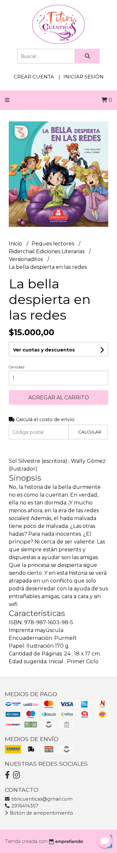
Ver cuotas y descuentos (44, 350)
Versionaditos (26, 259)
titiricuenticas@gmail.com (41, 799)
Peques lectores (53, 244)
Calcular (89, 432)
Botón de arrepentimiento (40, 813)
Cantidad (16, 367)
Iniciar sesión (83, 77)
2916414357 (24, 806)
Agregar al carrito (58, 397)
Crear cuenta (34, 77)
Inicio (16, 244)
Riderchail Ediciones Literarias (47, 251)
